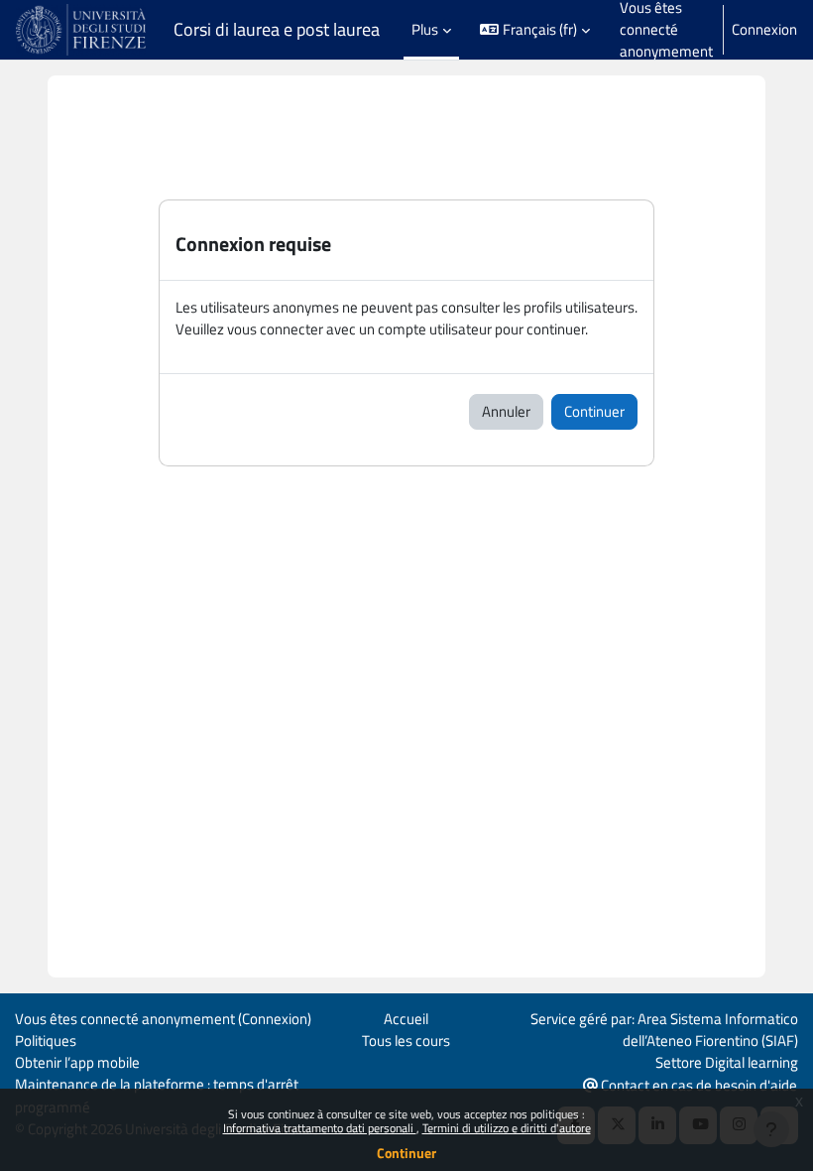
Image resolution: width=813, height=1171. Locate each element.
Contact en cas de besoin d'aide (697, 1085)
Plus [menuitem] (424, 29)
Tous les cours (406, 1040)
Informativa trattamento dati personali (319, 1127)
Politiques (45, 1040)
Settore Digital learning (726, 1062)
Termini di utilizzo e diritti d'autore (506, 1127)
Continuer (406, 1152)
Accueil (406, 1018)
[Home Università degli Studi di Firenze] (83, 30)
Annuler (506, 411)
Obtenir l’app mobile (77, 1062)
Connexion (764, 30)
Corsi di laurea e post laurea (277, 30)
